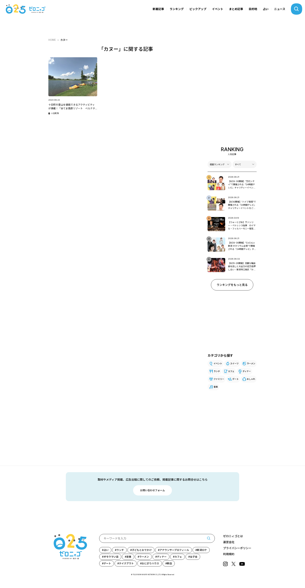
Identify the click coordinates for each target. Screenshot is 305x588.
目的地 (253, 9)
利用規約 (228, 554)
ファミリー (219, 379)
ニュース (279, 9)
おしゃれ (251, 379)
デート (235, 379)
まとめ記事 (236, 9)
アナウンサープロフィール (174, 549)
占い (265, 9)
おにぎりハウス (150, 563)
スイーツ (234, 363)
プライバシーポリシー (237, 548)
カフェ (231, 371)
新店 (169, 563)
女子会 (193, 556)
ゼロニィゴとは (233, 536)
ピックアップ (197, 9)
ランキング (177, 9)
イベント (217, 9)
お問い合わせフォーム (152, 490)
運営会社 (228, 542)
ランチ (217, 371)
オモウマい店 (111, 556)
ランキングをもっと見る (232, 285)
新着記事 (158, 9)
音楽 (216, 386)
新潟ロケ (202, 549)
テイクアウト (126, 563)
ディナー (247, 371)
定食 (128, 556)
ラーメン (251, 363)
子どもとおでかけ (142, 549)
